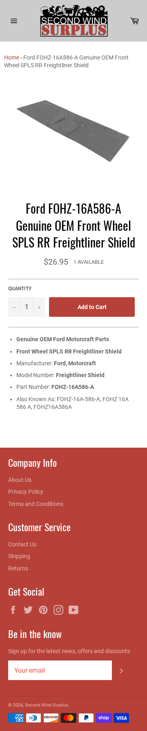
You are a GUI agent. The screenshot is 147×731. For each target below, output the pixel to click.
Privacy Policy (25, 491)
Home (11, 57)
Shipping (19, 556)
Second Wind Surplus (46, 705)
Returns (18, 568)
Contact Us (22, 544)
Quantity (19, 289)
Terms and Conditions (35, 504)
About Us (19, 480)
